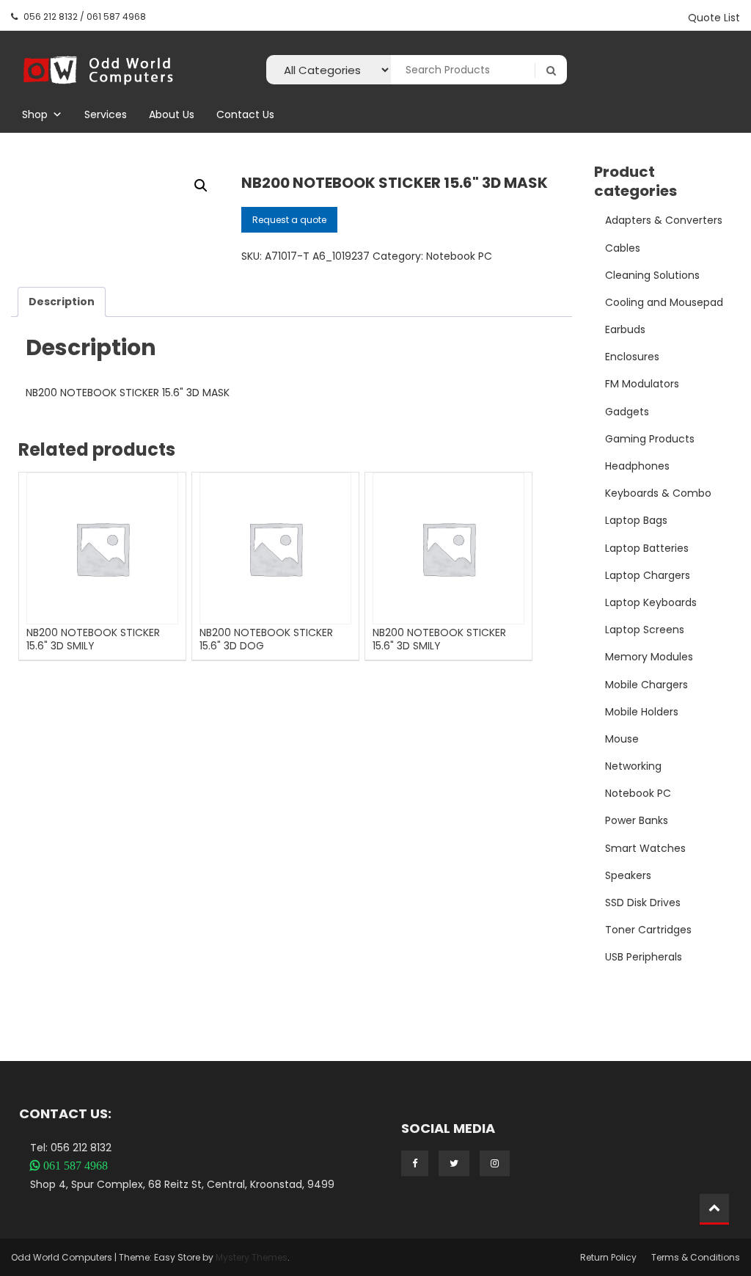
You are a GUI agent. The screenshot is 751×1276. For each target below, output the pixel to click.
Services (105, 114)
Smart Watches (645, 848)
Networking (633, 766)
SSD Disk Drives (643, 902)
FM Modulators (642, 383)
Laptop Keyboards (651, 602)
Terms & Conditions (695, 1257)
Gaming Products (650, 438)
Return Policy (608, 1257)
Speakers (628, 875)
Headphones (637, 466)
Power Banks (636, 820)
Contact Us (245, 114)
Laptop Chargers (647, 575)
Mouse (622, 739)
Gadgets (627, 411)
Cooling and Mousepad (664, 302)
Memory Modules (649, 656)
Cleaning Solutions (652, 275)
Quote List (714, 17)
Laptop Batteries (647, 548)
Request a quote (289, 220)
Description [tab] (62, 301)
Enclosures (632, 356)
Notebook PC (459, 256)
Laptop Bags (636, 520)
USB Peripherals (643, 956)
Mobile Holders (641, 711)
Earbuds (625, 329)
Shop (35, 114)
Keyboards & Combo (658, 493)
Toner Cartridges (648, 929)
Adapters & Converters (663, 220)
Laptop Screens (644, 629)
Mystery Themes (251, 1257)
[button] (201, 185)
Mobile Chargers (646, 684)
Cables (622, 248)
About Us (171, 114)
